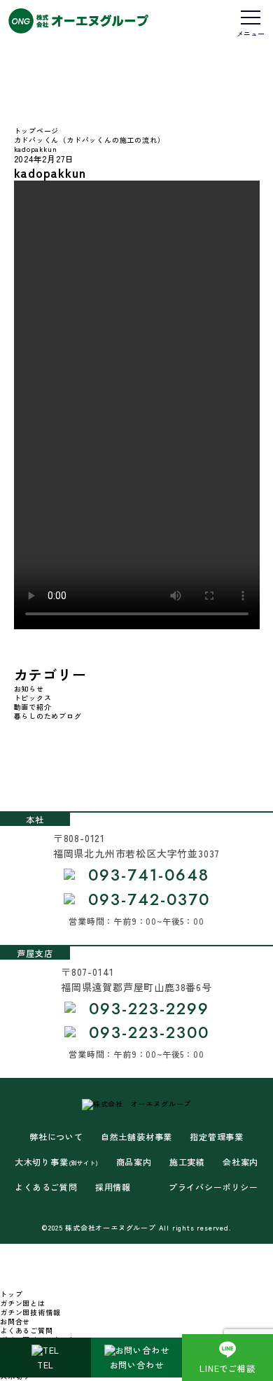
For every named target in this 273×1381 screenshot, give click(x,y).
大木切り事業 (57, 1162)
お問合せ (15, 1321)
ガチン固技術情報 (30, 1312)
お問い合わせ (137, 1365)
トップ (11, 1294)
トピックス (33, 697)
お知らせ (29, 688)
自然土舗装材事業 (136, 1136)
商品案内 (134, 1162)
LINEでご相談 (227, 1368)
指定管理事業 (217, 1136)
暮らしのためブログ (48, 715)
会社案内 (240, 1162)
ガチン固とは (23, 1303)
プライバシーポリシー (213, 1187)
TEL (45, 1365)
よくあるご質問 (46, 1187)
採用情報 (113, 1187)
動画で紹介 (33, 706)
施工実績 (187, 1162)
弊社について (56, 1136)
